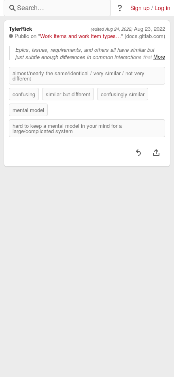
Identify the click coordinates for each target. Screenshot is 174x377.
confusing (24, 94)
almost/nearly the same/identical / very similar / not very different (78, 75)
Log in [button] (162, 8)
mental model (28, 109)
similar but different (68, 94)
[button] (120, 8)
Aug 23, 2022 (149, 28)
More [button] (159, 56)
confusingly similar (122, 94)
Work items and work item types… (80, 36)
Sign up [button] (140, 8)
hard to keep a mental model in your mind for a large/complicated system (67, 128)
